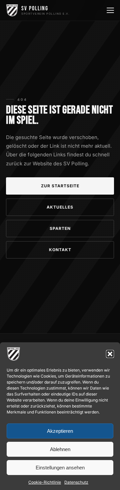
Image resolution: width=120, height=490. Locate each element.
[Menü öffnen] (109, 10)
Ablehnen (60, 449)
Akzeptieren (60, 431)
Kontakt (60, 249)
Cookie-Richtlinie (44, 482)
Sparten (60, 228)
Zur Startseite (60, 185)
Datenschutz (76, 482)
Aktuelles (60, 207)
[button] (110, 354)
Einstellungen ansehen (60, 467)
